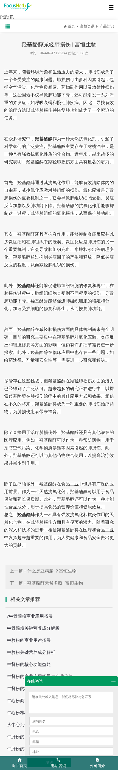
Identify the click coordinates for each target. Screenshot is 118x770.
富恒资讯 (87, 26)
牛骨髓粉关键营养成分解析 (33, 628)
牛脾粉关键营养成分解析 (31, 652)
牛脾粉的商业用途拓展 (29, 640)
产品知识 (107, 26)
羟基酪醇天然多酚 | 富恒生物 (55, 583)
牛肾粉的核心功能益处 (29, 664)
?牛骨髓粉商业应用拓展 (30, 616)
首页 (71, 26)
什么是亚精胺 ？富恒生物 (52, 571)
